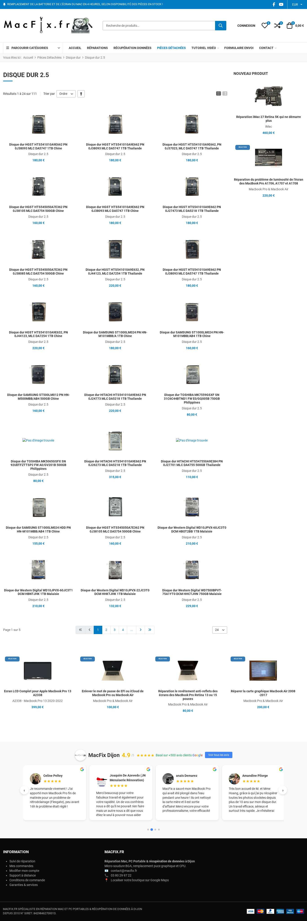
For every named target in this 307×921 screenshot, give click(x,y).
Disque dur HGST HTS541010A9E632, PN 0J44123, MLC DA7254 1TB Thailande (115, 271)
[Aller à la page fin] (150, 630)
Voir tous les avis (218, 755)
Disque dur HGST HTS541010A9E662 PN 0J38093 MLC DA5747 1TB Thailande (115, 146)
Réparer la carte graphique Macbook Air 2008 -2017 (263, 693)
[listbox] (66, 94)
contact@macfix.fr (124, 870)
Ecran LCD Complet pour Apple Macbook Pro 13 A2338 (37, 693)
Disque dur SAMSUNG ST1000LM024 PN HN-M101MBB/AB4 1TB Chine (192, 334)
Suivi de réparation (22, 861)
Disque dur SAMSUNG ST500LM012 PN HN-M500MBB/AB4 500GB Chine (38, 396)
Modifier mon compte (24, 870)
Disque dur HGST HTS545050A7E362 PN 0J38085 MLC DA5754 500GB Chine (38, 271)
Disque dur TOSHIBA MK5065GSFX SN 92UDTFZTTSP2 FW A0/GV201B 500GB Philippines (38, 465)
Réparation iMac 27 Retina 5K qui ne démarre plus (268, 118)
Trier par (49, 93)
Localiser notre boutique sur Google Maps (140, 880)
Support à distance (22, 875)
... (131, 630)
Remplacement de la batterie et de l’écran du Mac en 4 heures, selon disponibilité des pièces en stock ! (85, 4)
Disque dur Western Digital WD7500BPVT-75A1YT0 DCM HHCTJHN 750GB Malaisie (192, 592)
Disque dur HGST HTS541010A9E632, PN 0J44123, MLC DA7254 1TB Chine (38, 334)
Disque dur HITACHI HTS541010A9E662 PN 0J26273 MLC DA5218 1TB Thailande (115, 463)
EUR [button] (295, 4)
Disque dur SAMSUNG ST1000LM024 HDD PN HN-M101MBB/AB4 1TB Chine (38, 529)
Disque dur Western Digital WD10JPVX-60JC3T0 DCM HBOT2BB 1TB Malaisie (192, 529)
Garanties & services (23, 885)
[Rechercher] (220, 25)
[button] (264, 25)
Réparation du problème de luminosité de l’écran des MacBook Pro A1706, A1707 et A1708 (268, 181)
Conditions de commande (27, 880)
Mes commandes (21, 866)
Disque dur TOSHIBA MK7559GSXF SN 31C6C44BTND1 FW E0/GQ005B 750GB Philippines (192, 398)
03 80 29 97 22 (121, 875)
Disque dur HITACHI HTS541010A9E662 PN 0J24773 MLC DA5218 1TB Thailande (115, 396)
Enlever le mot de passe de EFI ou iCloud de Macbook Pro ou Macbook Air (113, 693)
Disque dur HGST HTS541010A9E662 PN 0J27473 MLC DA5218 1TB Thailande (192, 209)
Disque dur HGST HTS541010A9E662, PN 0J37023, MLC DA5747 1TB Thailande (191, 146)
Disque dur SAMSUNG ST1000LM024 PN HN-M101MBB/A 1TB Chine (115, 334)
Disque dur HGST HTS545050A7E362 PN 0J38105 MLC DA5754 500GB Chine (38, 209)
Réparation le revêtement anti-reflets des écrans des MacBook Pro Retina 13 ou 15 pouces (188, 695)
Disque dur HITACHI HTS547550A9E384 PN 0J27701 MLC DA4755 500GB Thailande (192, 463)
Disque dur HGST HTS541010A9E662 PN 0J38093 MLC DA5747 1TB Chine (38, 146)
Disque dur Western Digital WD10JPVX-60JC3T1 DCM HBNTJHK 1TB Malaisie (38, 592)
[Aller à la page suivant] (140, 630)
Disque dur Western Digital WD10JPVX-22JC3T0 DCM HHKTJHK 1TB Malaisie (115, 592)
